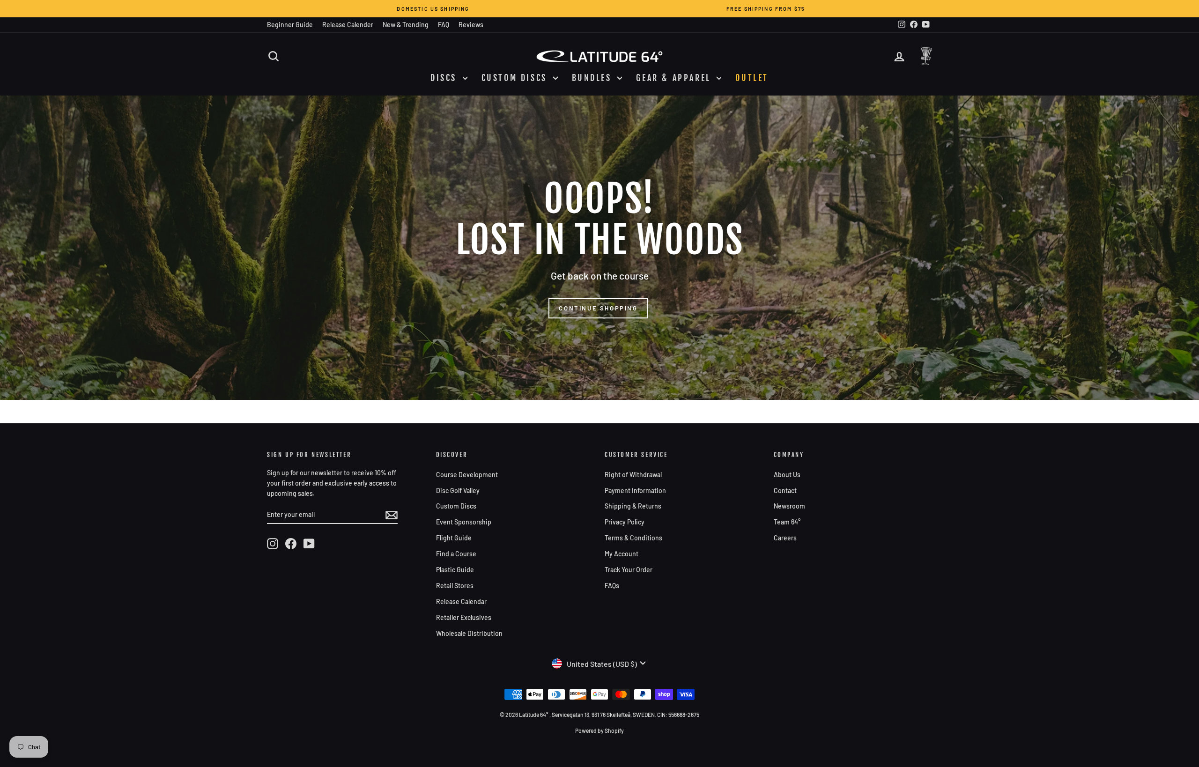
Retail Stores (455, 586)
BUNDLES (593, 78)
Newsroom (789, 506)
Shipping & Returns (633, 506)
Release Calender (347, 25)
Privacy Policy (624, 522)
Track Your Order (628, 570)
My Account (621, 554)
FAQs (612, 586)
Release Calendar (461, 601)
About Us (787, 475)
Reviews (471, 25)
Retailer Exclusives (463, 617)
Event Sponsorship (463, 522)
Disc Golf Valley (458, 490)
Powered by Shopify (599, 730)
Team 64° (787, 522)
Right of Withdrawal (633, 475)
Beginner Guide (290, 25)
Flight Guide (454, 538)
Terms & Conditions (633, 538)
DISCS (445, 78)
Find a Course (456, 554)
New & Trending (406, 25)
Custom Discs (456, 506)
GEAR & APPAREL (675, 78)
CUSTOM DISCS (516, 78)
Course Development (467, 475)
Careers (785, 538)
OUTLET (752, 78)
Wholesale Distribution (469, 633)
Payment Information (635, 490)
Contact (785, 490)
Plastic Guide (455, 570)
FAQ (443, 25)
